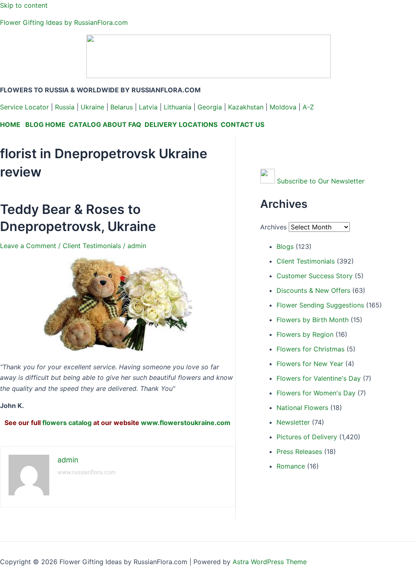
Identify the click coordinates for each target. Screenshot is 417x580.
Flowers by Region (305, 334)
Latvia (148, 107)
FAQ (134, 124)
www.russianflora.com (86, 472)
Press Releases (299, 451)
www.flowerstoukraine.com (185, 423)
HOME (10, 124)
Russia (65, 107)
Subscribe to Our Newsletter (320, 181)
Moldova (283, 107)
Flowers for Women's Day (316, 393)
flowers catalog (67, 423)
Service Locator (24, 107)
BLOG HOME (45, 124)
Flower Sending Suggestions (320, 305)
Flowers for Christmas (311, 349)
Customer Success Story (315, 276)
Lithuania (177, 107)
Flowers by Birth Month (313, 320)
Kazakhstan (245, 107)
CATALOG (85, 124)
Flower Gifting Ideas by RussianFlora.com (64, 22)
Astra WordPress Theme (270, 562)
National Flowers (302, 407)
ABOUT (115, 124)
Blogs (285, 246)
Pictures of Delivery (307, 437)
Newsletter (293, 422)
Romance (291, 466)
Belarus (121, 107)
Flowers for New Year (310, 364)
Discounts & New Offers (313, 290)
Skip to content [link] (24, 5)
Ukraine (92, 107)
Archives (273, 227)
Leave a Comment (28, 246)
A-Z (308, 107)
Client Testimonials (92, 246)
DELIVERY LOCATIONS (181, 124)
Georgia (210, 107)
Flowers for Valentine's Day (319, 378)
